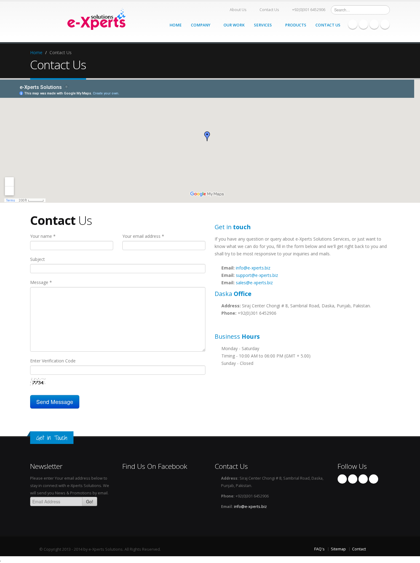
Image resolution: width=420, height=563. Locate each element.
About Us (238, 9)
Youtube (385, 24)
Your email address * (143, 236)
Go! (89, 501)
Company (201, 25)
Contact (359, 549)
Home (175, 25)
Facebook (352, 24)
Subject (37, 259)
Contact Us (269, 9)
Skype (363, 24)
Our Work (234, 25)
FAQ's (319, 549)
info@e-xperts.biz (253, 268)
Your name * (43, 236)
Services (263, 25)
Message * (41, 282)
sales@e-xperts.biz (254, 282)
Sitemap (338, 549)
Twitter (374, 24)
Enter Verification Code (53, 361)
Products (295, 25)
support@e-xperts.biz (257, 275)
